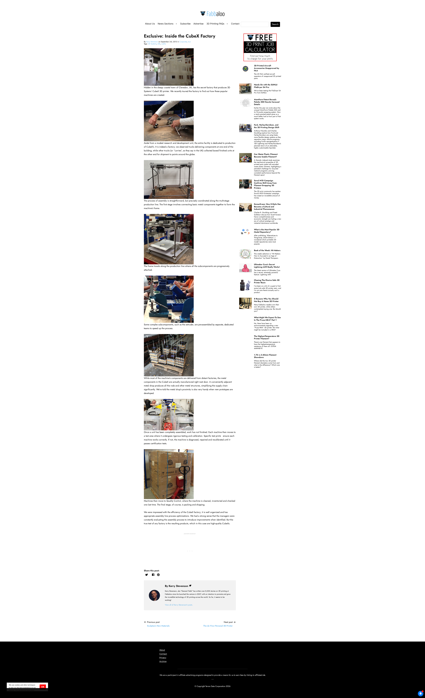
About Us (150, 23)
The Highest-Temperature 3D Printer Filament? (266, 337)
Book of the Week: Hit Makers (267, 250)
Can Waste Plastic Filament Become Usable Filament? (266, 155)
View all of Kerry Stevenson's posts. (179, 604)
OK (42, 686)
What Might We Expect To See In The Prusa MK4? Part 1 (267, 318)
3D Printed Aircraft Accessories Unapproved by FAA (266, 68)
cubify (163, 44)
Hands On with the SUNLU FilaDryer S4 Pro (265, 86)
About (162, 650)
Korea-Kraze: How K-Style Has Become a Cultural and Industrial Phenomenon (267, 207)
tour (189, 41)
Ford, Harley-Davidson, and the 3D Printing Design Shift (266, 126)
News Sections (165, 23)
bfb (159, 44)
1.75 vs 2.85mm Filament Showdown (265, 356)
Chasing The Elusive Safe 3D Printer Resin (267, 281)
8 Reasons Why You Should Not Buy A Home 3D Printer (266, 300)
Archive (162, 661)
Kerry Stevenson (152, 41)
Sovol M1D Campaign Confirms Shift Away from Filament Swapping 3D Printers (265, 184)
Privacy (162, 657)
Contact (235, 23)
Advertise (198, 23)
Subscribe (185, 23)
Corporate (183, 41)
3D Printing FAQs (215, 23)
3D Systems (152, 44)
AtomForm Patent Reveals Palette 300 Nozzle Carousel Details (267, 102)
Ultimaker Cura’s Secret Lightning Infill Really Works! (267, 265)
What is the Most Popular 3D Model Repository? (266, 230)
